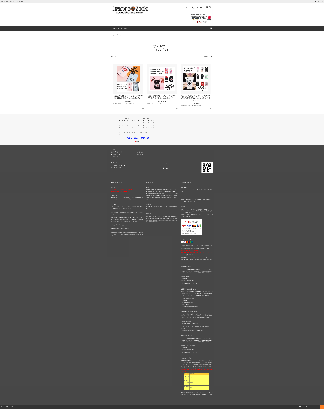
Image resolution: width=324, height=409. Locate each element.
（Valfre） (120, 34)
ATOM (116, 162)
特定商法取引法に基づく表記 (119, 165)
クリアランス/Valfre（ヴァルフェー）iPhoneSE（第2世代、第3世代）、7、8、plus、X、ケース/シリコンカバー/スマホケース (162, 97)
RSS (112, 162)
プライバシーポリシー (117, 167)
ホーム (112, 35)
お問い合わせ (125, 28)
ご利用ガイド (115, 28)
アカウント (319, 1)
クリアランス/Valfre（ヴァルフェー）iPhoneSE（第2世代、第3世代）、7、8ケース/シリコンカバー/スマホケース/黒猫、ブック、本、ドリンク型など (196, 97)
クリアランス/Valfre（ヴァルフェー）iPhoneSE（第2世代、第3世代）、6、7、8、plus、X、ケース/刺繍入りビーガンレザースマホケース (128, 97)
